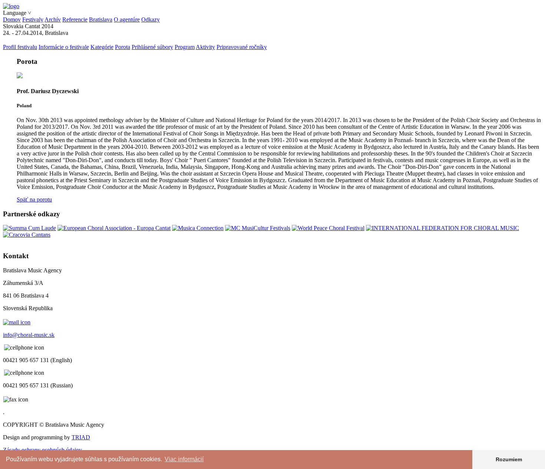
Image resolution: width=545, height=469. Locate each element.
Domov (12, 19)
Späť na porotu (34, 199)
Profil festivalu (20, 47)
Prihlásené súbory (152, 47)
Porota (122, 47)
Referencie (74, 19)
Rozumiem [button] (509, 459)
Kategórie (101, 47)
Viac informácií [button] (184, 459)
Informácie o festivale (64, 47)
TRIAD (81, 437)
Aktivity (205, 47)
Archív (52, 19)
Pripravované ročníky (242, 47)
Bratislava (100, 19)
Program (185, 47)
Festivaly (32, 19)
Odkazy (150, 19)
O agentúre (127, 19)
